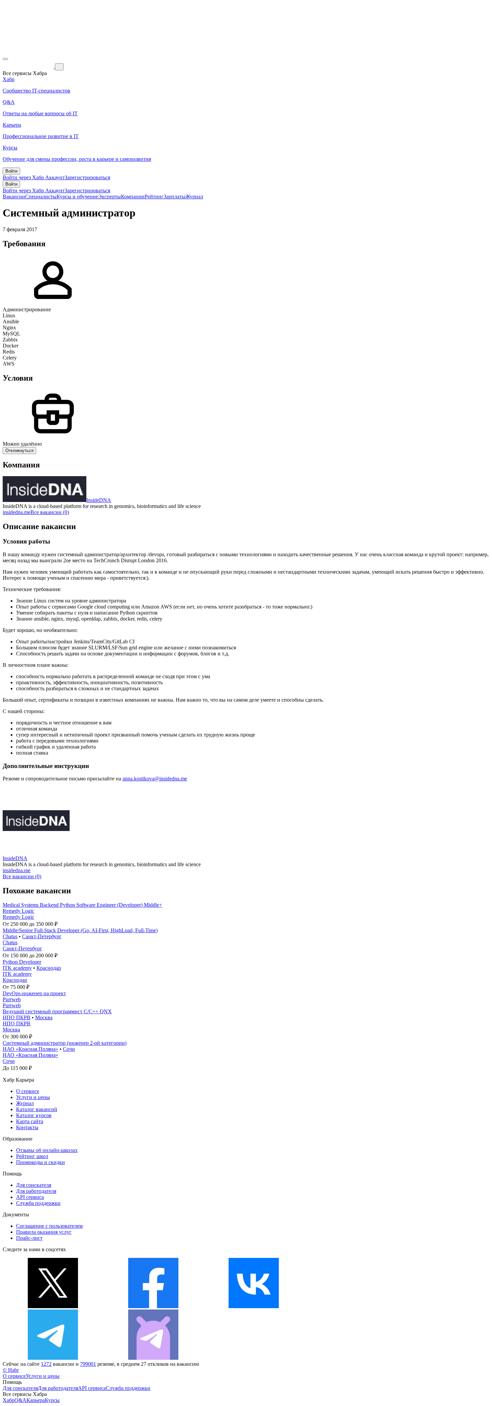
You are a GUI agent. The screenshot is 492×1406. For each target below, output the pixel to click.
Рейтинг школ (32, 1156)
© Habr (11, 1370)
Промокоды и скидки (40, 1162)
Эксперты (109, 196)
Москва (44, 1017)
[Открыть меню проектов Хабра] (5, 59)
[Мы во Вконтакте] (253, 1306)
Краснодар (48, 968)
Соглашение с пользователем (49, 1226)
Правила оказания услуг (44, 1232)
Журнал (194, 196)
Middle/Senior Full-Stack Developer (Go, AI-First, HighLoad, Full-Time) (80, 930)
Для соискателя (33, 1185)
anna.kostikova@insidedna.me (154, 778)
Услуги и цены (33, 1097)
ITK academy (17, 968)
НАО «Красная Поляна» (30, 1049)
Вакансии (14, 196)
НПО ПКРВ (16, 1017)
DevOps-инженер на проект (34, 993)
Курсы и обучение (77, 196)
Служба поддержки (38, 1203)
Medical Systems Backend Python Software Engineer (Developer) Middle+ (82, 905)
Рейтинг (154, 196)
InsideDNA (98, 500)
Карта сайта (29, 1121)
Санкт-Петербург (42, 936)
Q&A (20, 1400)
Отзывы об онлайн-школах (47, 1150)
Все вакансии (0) (49, 512)
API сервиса (30, 1197)
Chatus (10, 936)
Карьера (35, 1400)
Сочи (69, 1049)
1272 (46, 1364)
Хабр (8, 1400)
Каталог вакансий (36, 1109)
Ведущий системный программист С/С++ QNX (57, 1011)
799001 (88, 1364)
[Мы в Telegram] (53, 1358)
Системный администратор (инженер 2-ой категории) (65, 1043)
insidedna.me (16, 512)
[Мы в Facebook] (153, 1306)
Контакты (27, 1127)
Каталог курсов (34, 1115)
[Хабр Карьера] (29, 66)
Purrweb (12, 999)
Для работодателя (36, 1191)
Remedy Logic (18, 911)
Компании (133, 196)
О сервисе (27, 1091)
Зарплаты (174, 196)
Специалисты (41, 196)
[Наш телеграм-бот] (153, 1358)
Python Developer (22, 962)
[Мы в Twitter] (53, 1306)
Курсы (52, 1400)
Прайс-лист (29, 1238)
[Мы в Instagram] (354, 1306)
